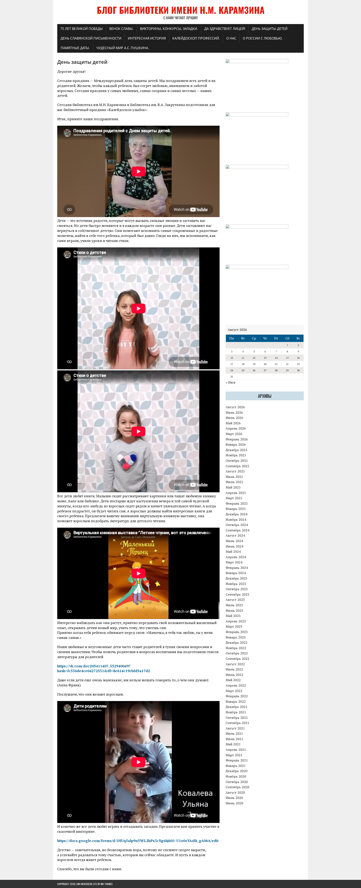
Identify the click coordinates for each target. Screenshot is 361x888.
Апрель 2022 (236, 685)
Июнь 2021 (234, 739)
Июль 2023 (234, 605)
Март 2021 (234, 755)
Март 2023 (234, 626)
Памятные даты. (75, 48)
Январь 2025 (236, 508)
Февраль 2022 (237, 696)
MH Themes (107, 884)
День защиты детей (269, 28)
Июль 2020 (234, 797)
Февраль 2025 (237, 503)
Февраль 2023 (237, 632)
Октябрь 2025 (237, 460)
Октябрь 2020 (237, 781)
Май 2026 (233, 423)
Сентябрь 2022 (237, 658)
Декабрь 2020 (236, 771)
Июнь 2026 (234, 417)
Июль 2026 (234, 412)
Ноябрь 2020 (236, 776)
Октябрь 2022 (237, 653)
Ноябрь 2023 (236, 583)
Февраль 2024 (237, 567)
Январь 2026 (236, 444)
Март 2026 (234, 433)
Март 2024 (234, 562)
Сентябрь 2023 (237, 594)
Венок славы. (121, 28)
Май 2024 (233, 551)
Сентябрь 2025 (237, 466)
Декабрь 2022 (236, 642)
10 (231, 357)
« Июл (230, 382)
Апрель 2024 (236, 557)
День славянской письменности (91, 38)
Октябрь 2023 (237, 589)
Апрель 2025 (236, 492)
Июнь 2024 (234, 546)
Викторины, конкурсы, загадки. (169, 28)
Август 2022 (235, 664)
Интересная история (147, 38)
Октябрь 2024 (237, 524)
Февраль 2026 (237, 439)
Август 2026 (235, 407)
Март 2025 (234, 498)
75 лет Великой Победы (81, 28)
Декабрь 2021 (236, 706)
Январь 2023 (236, 637)
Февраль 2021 (237, 760)
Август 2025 (235, 471)
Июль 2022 (234, 669)
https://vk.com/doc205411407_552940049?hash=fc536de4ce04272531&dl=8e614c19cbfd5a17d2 (103, 668)
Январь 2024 (236, 573)
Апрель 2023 (236, 621)
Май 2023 (233, 615)
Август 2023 (235, 599)
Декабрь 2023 (236, 578)
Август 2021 (235, 728)
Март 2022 (234, 690)
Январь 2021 (236, 765)
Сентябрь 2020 (237, 787)
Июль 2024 (234, 541)
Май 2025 (233, 487)
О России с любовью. (263, 38)
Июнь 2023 (234, 610)
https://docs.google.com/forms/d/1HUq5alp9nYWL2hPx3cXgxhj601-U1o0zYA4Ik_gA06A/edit (138, 840)
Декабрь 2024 (236, 514)
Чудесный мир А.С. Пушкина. (122, 48)
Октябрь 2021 (237, 717)
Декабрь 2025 (236, 450)
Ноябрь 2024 (236, 519)
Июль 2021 (234, 733)
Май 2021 (233, 744)
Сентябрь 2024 (237, 530)
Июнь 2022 (234, 674)
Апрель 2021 (236, 749)
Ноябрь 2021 (236, 712)
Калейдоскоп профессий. (196, 38)
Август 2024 (235, 535)
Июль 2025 (234, 476)
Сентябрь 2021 (237, 722)
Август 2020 (235, 792)
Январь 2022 (236, 701)
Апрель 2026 (236, 428)
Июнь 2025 (234, 482)
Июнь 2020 (234, 803)
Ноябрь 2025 (236, 455)
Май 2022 (233, 680)
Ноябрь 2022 (236, 648)
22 (287, 364)
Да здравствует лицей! (224, 28)
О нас (231, 38)
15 (287, 357)
